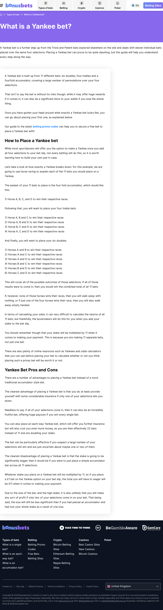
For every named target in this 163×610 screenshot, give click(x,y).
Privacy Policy (75, 586)
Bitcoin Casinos (88, 553)
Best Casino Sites (89, 544)
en (137, 5)
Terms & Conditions (56, 586)
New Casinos (87, 549)
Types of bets (10, 540)
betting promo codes (45, 126)
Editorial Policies (35, 586)
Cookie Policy (92, 586)
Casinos (84, 540)
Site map (20, 586)
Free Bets (33, 553)
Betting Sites (35, 558)
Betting (32, 540)
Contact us (7, 586)
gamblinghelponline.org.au (113, 601)
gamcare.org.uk (66, 601)
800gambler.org (86, 601)
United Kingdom (121, 586)
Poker (107, 540)
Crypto (57, 540)
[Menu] (2, 5)
